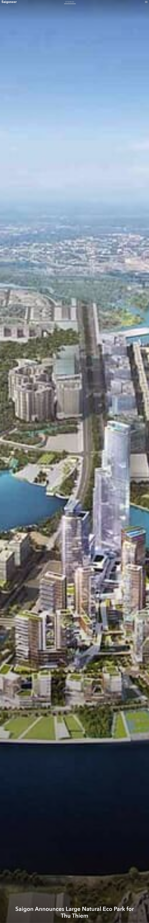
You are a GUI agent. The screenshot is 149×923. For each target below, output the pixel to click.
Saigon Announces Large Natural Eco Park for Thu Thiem (74, 912)
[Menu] (146, 2)
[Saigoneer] (9, 2)
